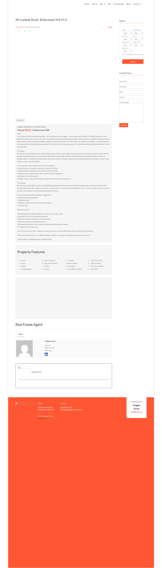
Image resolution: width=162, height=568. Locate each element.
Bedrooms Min (125, 42)
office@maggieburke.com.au (71, 410)
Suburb (123, 30)
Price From (124, 36)
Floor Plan (20, 120)
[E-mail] (19, 384)
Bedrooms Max (136, 42)
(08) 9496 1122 (66, 407)
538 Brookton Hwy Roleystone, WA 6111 (46, 408)
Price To (135, 36)
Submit (123, 125)
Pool (136, 54)
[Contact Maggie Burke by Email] (46, 354)
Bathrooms (125, 48)
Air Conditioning (129, 54)
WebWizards (42, 419)
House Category (137, 30)
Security (142, 54)
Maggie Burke (50, 341)
